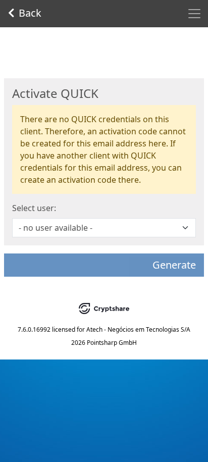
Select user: (34, 208)
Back (30, 13)
